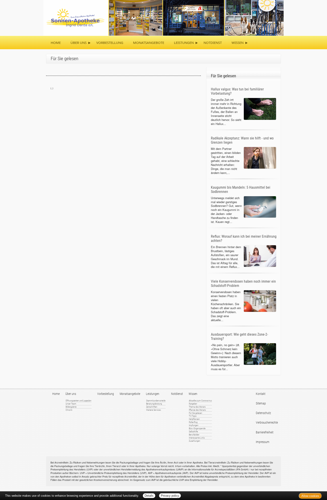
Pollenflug (193, 422)
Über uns (79, 42)
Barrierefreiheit (264, 432)
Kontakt (260, 394)
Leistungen (184, 42)
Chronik (69, 410)
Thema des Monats (197, 407)
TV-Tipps (192, 416)
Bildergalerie (71, 407)
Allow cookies (310, 496)
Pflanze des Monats (197, 410)
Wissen (238, 42)
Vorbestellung (109, 42)
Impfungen (193, 425)
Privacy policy (170, 495)
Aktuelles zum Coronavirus (200, 400)
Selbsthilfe (193, 431)
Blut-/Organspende (197, 428)
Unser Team (71, 403)
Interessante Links (197, 438)
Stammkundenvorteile (156, 400)
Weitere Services (153, 410)
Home (56, 42)
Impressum (262, 442)
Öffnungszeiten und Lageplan (78, 400)
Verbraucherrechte (267, 422)
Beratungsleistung (154, 403)
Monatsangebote (148, 42)
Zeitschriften (151, 407)
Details (149, 495)
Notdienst (213, 42)
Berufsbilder (194, 434)
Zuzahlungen (194, 441)
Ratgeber (193, 403)
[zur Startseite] (163, 17)
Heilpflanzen (194, 419)
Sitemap (261, 403)
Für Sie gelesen (195, 413)
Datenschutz (263, 413)
